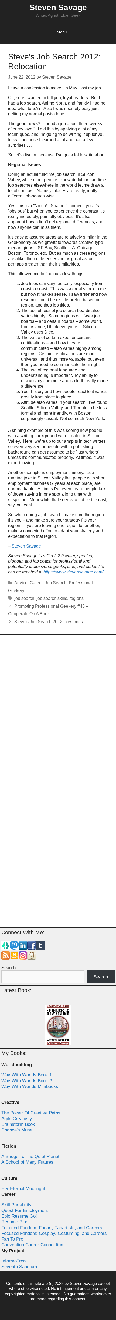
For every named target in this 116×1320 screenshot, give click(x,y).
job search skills (51, 598)
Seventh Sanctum (19, 1266)
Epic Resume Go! (19, 1216)
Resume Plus (14, 1221)
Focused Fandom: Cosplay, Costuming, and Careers (54, 1233)
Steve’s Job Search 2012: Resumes (48, 621)
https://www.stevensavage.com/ (73, 572)
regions (76, 598)
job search (24, 598)
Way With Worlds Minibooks (29, 1086)
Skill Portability (16, 1204)
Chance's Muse (16, 1130)
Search (8, 967)
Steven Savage (58, 7)
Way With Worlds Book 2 (26, 1080)
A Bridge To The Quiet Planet (30, 1156)
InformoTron (13, 1261)
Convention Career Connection (32, 1244)
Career (36, 582)
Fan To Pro (12, 1239)
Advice (21, 582)
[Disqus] (58, 710)
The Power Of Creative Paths (30, 1113)
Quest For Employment (24, 1210)
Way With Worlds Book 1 (26, 1074)
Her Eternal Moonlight (23, 1188)
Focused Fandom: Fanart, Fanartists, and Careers (51, 1227)
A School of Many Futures (27, 1162)
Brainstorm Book (18, 1124)
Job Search (56, 582)
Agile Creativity (16, 1118)
